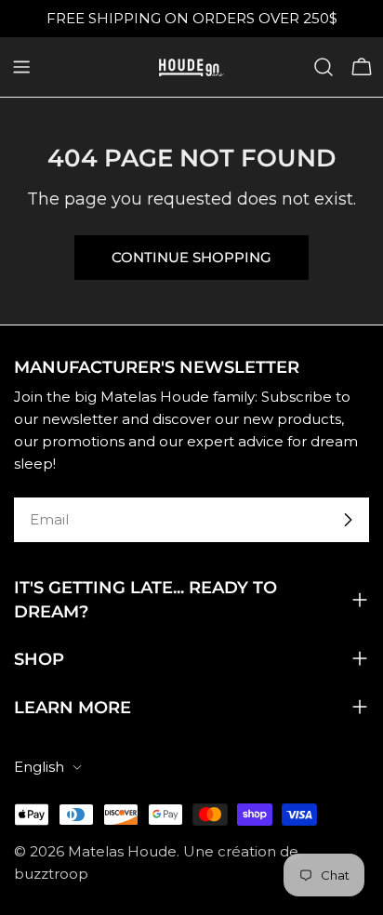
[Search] (323, 67)
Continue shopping (191, 257)
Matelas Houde (122, 851)
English (39, 767)
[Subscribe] (347, 519)
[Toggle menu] (21, 67)
